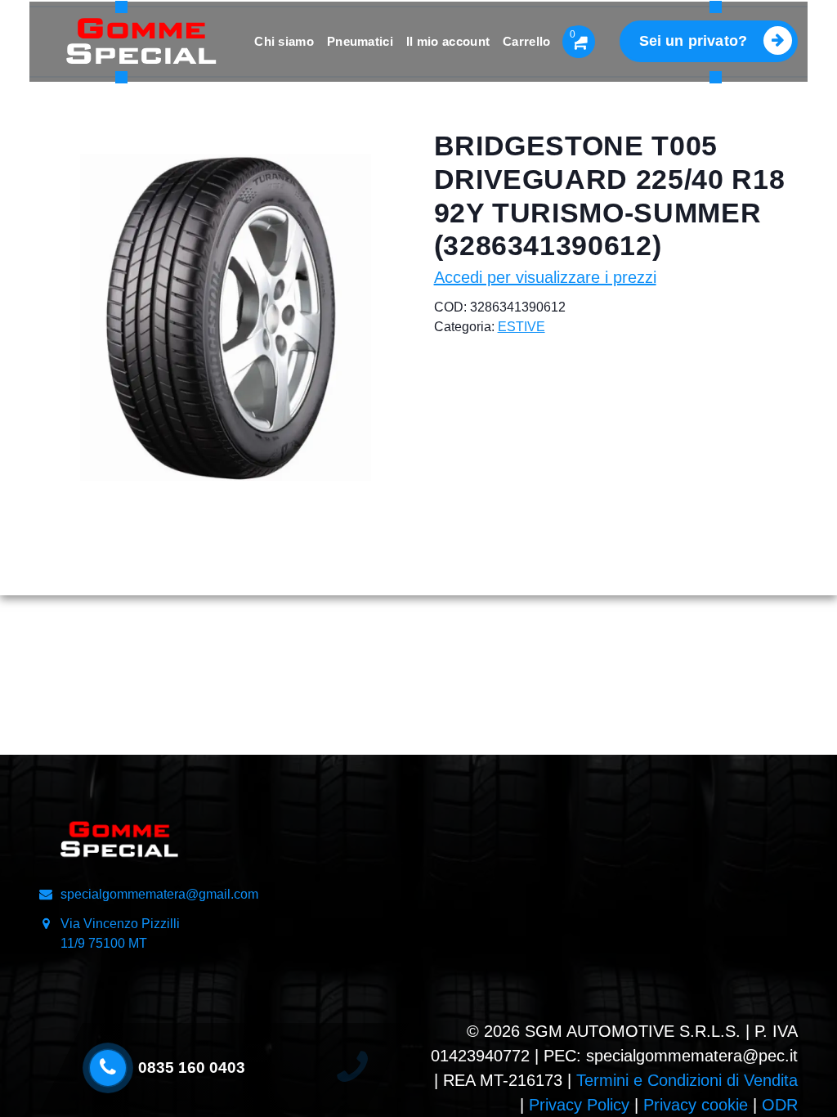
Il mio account (448, 41)
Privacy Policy (579, 1105)
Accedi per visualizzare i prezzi (545, 277)
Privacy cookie (695, 1105)
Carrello (526, 41)
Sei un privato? (693, 41)
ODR (780, 1105)
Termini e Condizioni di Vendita (687, 1080)
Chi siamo (284, 41)
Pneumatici (360, 41)
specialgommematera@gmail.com (159, 894)
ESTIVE (521, 327)
